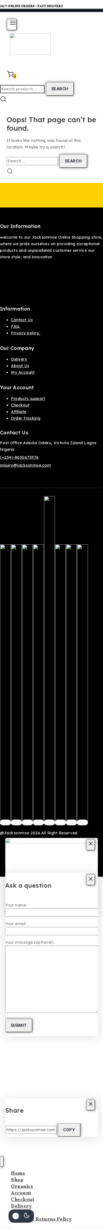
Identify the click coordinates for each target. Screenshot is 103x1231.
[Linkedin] (82, 822)
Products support (28, 398)
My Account (23, 372)
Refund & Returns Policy (41, 1220)
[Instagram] (27, 822)
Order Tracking (25, 418)
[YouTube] (60, 822)
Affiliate (18, 411)
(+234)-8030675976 (19, 457)
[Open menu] (12, 24)
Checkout (20, 405)
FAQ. (15, 326)
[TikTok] (71, 822)
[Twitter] (16, 822)
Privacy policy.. (25, 333)
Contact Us (22, 319)
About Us (20, 365)
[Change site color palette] (21, 1216)
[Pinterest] (38, 822)
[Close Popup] (90, 844)
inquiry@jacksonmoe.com (25, 465)
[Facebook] (5, 822)
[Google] (49, 822)
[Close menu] (2, 1161)
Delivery (19, 359)
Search (59, 88)
